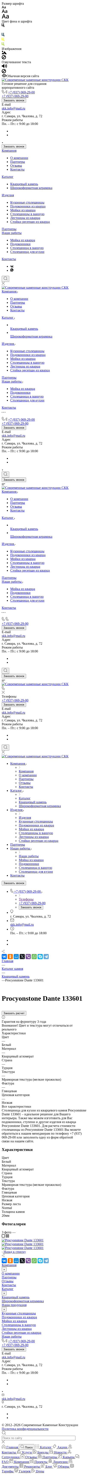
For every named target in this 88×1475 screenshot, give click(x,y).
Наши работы (12, 233)
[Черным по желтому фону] (3, 40)
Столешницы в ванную (27, 214)
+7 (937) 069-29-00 (21, 92)
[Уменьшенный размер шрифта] (4, 7)
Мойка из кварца (22, 240)
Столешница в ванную (27, 248)
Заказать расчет (14, 1013)
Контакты (17, 169)
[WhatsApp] (34, 956)
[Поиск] (5, 279)
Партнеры (17, 162)
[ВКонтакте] (11, 266)
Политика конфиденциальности (25, 1429)
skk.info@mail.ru (13, 108)
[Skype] (40, 956)
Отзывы (16, 165)
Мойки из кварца (22, 210)
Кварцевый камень (24, 184)
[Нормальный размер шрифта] (4, 12)
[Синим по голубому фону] (3, 35)
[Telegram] (46, 956)
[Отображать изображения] (4, 53)
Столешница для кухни (27, 252)
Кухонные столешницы (27, 202)
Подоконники (20, 244)
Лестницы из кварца (25, 218)
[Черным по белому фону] (3, 26)
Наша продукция (14, 1305)
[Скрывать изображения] (4, 58)
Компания (9, 150)
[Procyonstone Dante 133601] (23, 1240)
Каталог (7, 177)
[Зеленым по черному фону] (3, 45)
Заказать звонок (13, 100)
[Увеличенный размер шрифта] (5, 17)
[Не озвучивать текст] (4, 72)
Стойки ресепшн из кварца (30, 222)
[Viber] (28, 956)
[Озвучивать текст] (4, 67)
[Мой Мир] (16, 956)
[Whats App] (11, 270)
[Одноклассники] (10, 956)
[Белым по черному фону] (3, 31)
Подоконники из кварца (27, 206)
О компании (19, 158)
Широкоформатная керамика (31, 188)
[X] (22, 956)
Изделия (8, 195)
